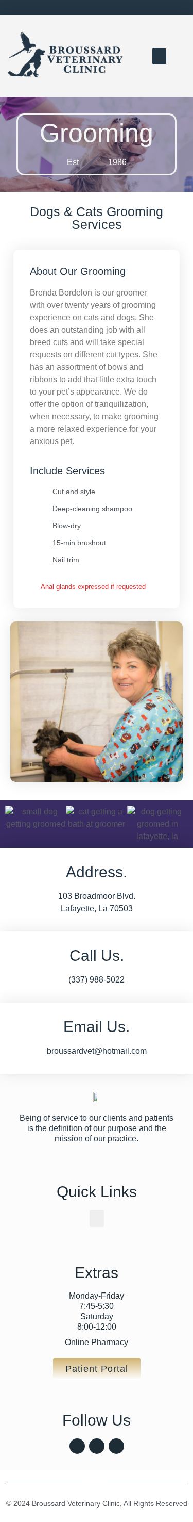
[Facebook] (77, 1446)
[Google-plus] (116, 1446)
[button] (159, 56)
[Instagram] (96, 1446)
